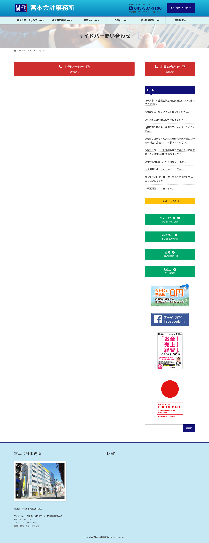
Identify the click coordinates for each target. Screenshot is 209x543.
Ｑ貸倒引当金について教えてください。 (165, 169)
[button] (74, 69)
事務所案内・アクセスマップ (26, 526)
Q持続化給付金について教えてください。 (166, 161)
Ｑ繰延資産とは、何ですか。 (160, 188)
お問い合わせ (183, 7)
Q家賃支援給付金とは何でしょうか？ (164, 119)
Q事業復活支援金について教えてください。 (167, 111)
